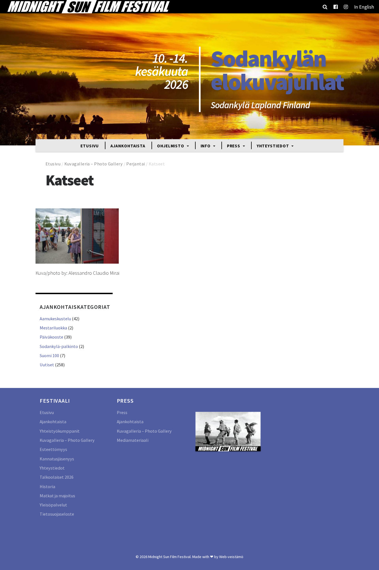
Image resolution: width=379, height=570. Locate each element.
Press (234, 145)
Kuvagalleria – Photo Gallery (93, 164)
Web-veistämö (231, 556)
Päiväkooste (51, 337)
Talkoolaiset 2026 (57, 477)
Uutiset (47, 364)
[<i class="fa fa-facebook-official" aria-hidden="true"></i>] (335, 6)
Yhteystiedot (273, 145)
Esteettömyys (53, 449)
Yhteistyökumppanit (60, 431)
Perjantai (135, 164)
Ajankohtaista (127, 145)
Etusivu (89, 145)
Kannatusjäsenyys (57, 458)
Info (206, 145)
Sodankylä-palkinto (59, 346)
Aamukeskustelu (55, 318)
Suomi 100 (49, 355)
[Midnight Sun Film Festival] (88, 6)
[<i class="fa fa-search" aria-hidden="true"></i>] (325, 6)
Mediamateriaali (132, 440)
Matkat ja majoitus (57, 495)
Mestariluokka (53, 328)
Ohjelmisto (171, 145)
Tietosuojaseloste (57, 514)
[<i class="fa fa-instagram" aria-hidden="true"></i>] (346, 6)
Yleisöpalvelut (53, 505)
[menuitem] (364, 6)
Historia (47, 486)
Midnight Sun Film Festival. (169, 556)
